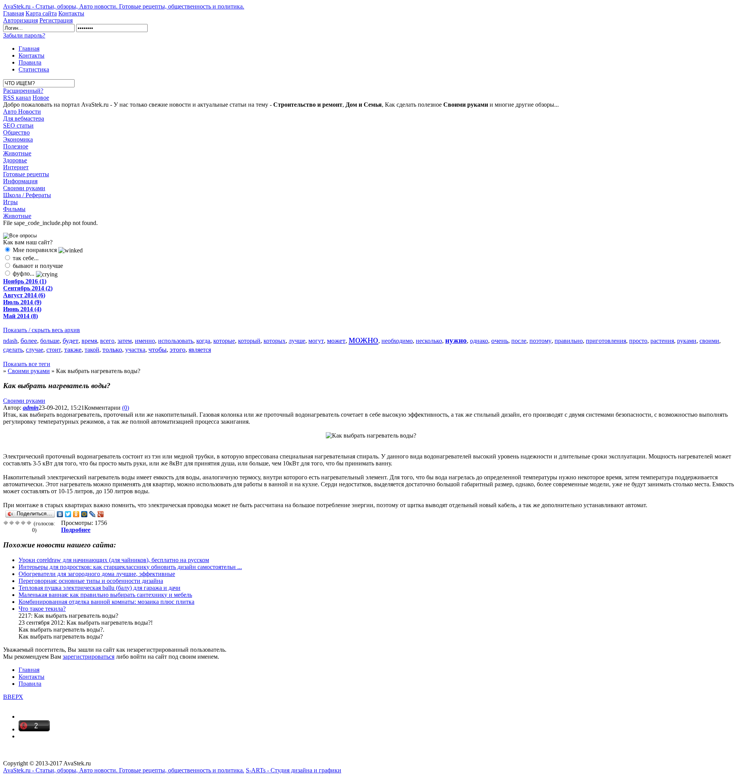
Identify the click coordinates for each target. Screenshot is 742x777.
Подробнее (75, 530)
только (112, 349)
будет (70, 340)
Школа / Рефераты (27, 195)
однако (479, 340)
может (336, 340)
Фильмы (14, 209)
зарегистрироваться (88, 656)
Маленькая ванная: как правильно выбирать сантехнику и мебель (105, 594)
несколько (429, 340)
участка (135, 349)
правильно (569, 340)
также (73, 349)
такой (92, 349)
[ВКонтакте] (60, 514)
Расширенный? (23, 90)
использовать (175, 340)
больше (50, 340)
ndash (10, 340)
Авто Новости (22, 111)
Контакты (71, 13)
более (28, 340)
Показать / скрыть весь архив (41, 330)
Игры (10, 202)
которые (224, 340)
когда (203, 340)
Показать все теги (26, 364)
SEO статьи (18, 125)
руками (686, 340)
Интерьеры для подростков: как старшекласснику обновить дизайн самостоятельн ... (130, 567)
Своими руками (24, 188)
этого (178, 349)
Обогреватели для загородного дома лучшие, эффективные (97, 574)
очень (499, 340)
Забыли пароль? (24, 35)
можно (363, 339)
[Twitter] (68, 514)
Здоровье (15, 160)
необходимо (397, 340)
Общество (16, 132)
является (200, 349)
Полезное (15, 146)
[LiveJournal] (92, 514)
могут (316, 340)
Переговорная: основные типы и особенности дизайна (91, 581)
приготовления (606, 340)
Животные (17, 153)
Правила (30, 62)
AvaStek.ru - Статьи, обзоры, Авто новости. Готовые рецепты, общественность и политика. (123, 6)
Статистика (34, 69)
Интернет (16, 167)
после (518, 340)
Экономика (18, 139)
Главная (13, 13)
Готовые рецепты (26, 174)
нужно (456, 340)
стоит (53, 349)
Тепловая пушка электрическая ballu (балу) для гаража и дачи (99, 587)
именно (145, 340)
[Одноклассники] (76, 514)
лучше (297, 340)
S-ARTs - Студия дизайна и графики (293, 770)
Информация (20, 181)
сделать (13, 349)
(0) (125, 407)
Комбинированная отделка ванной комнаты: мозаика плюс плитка (106, 601)
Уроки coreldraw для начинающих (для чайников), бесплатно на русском (114, 560)
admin (31, 407)
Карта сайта (41, 13)
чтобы (157, 349)
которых (275, 340)
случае (34, 349)
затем (124, 340)
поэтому (540, 340)
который (249, 340)
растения (662, 340)
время (89, 340)
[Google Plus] (101, 514)
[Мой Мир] (84, 514)
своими (709, 340)
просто (638, 340)
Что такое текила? (42, 608)
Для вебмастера (23, 118)
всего (107, 340)
